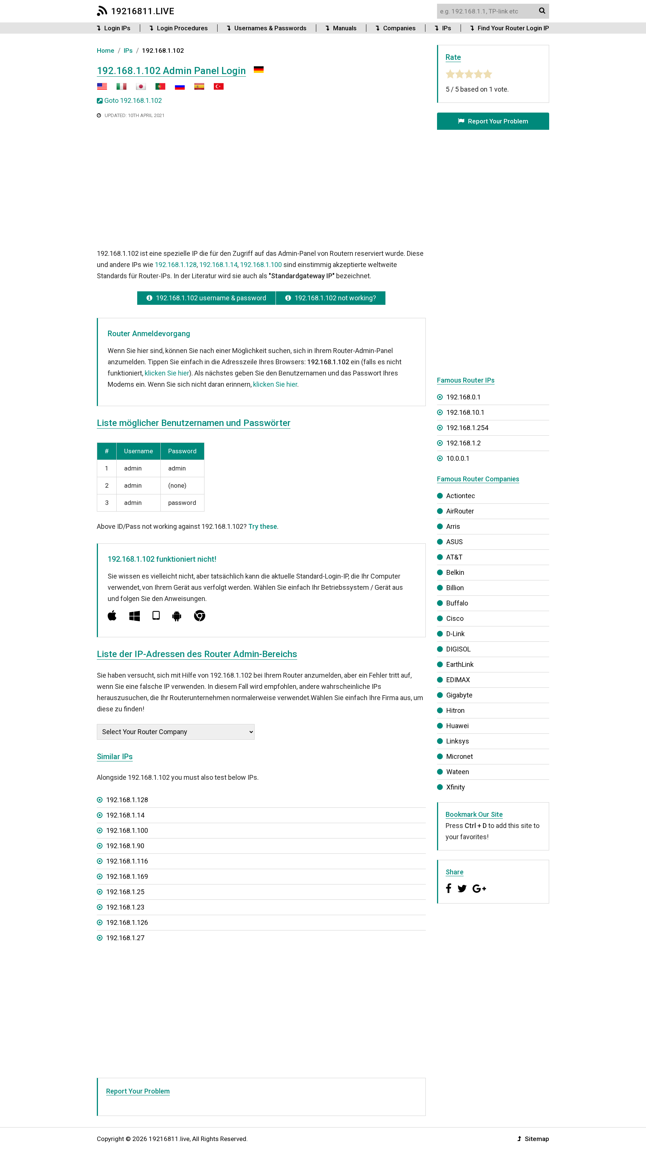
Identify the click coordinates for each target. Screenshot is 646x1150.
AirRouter (460, 511)
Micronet (459, 756)
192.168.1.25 (125, 892)
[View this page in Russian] (176, 89)
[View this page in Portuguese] (157, 89)
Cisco (455, 618)
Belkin (455, 572)
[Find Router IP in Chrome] (199, 615)
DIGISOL (458, 649)
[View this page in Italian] (118, 89)
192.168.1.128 (176, 265)
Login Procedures (182, 28)
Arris (453, 526)
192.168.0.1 (463, 397)
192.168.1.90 (125, 846)
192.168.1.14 (218, 265)
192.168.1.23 (125, 907)
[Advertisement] (261, 183)
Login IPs (117, 28)
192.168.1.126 (127, 922)
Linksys (457, 741)
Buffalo (457, 603)
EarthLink (460, 664)
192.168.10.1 (465, 412)
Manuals (345, 28)
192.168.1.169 (127, 876)
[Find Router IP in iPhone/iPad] (156, 615)
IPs (446, 28)
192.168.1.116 (127, 861)
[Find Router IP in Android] (176, 615)
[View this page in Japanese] (137, 89)
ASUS (454, 542)
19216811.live (142, 11)
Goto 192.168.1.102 (133, 100)
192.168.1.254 (467, 428)
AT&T (454, 557)
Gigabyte (459, 695)
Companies (399, 28)
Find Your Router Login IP (513, 28)
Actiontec (460, 496)
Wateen (457, 772)
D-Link (455, 634)
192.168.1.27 (125, 938)
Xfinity (455, 787)
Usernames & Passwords (270, 28)
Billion (455, 588)
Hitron (455, 710)
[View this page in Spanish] (195, 89)
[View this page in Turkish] (215, 89)
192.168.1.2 (463, 443)
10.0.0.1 (458, 458)
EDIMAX (458, 680)
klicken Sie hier (167, 373)
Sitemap (537, 1139)
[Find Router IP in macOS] (112, 615)
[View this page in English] (102, 89)
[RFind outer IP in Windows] (134, 615)
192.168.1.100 (261, 265)
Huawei (457, 726)
